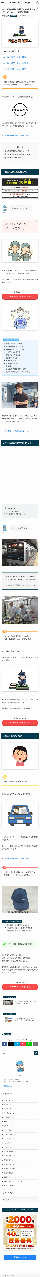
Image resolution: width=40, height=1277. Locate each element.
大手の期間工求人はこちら (20, 296)
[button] (4, 1044)
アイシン (8, 1100)
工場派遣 (8, 1160)
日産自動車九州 (10, 1168)
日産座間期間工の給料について (17, 151)
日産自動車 (14, 16)
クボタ (7, 1104)
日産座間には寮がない (14, 158)
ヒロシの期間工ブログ (20, 3)
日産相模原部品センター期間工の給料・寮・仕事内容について (25, 1019)
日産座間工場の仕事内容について (18, 154)
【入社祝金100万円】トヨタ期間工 (14, 57)
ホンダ (7, 1143)
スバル (7, 1109)
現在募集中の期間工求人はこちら (17, 135)
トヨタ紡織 (9, 1130)
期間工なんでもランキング (14, 1181)
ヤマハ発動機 (10, 1151)
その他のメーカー (11, 1113)
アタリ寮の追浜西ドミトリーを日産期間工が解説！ (25, 1002)
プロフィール (8, 1086)
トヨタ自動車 (10, 1134)
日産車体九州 (10, 1173)
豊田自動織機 (10, 1186)
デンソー (8, 1126)
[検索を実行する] (36, 1053)
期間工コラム (10, 1177)
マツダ (7, 1147)
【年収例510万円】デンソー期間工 (14, 69)
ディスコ (8, 1121)
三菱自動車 (9, 1156)
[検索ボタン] (37, 2)
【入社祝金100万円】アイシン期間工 (15, 63)
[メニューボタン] (2, 2)
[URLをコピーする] (35, 1044)
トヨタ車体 (9, 1139)
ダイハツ (8, 1117)
